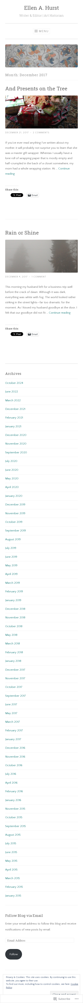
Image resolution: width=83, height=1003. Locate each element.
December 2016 (15, 748)
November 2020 (15, 443)
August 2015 (13, 834)
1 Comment (39, 276)
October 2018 (13, 626)
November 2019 (15, 513)
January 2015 (13, 895)
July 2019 (10, 548)
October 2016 (13, 765)
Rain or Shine (22, 232)
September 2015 (15, 826)
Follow (13, 954)
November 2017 (15, 678)
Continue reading (59, 312)
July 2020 (11, 461)
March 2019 (12, 582)
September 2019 (15, 530)
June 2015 (11, 852)
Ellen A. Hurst (41, 7)
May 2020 (12, 478)
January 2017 (13, 739)
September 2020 (16, 452)
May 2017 (11, 713)
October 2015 (13, 817)
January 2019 (13, 600)
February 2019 (14, 591)
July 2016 (10, 774)
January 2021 (13, 426)
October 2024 (14, 383)
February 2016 (14, 791)
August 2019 (13, 539)
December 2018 (15, 609)
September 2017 (15, 695)
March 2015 (12, 878)
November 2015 (15, 808)
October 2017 (13, 687)
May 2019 (11, 565)
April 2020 (12, 487)
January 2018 (13, 661)
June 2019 (11, 556)
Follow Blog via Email (24, 915)
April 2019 (11, 574)
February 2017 (14, 730)
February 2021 (14, 417)
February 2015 (14, 887)
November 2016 (15, 756)
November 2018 (15, 617)
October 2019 (13, 522)
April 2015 (11, 869)
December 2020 (15, 435)
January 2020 (13, 496)
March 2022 (13, 400)
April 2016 (11, 782)
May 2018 (11, 635)
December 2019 (15, 504)
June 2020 (11, 470)
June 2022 (11, 391)
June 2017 (11, 704)
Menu (43, 31)
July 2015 (10, 843)
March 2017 (12, 721)
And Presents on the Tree (36, 88)
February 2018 (14, 652)
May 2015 (11, 860)
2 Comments (41, 132)
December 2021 (15, 409)
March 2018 (12, 643)
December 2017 (15, 669)
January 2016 (13, 800)
